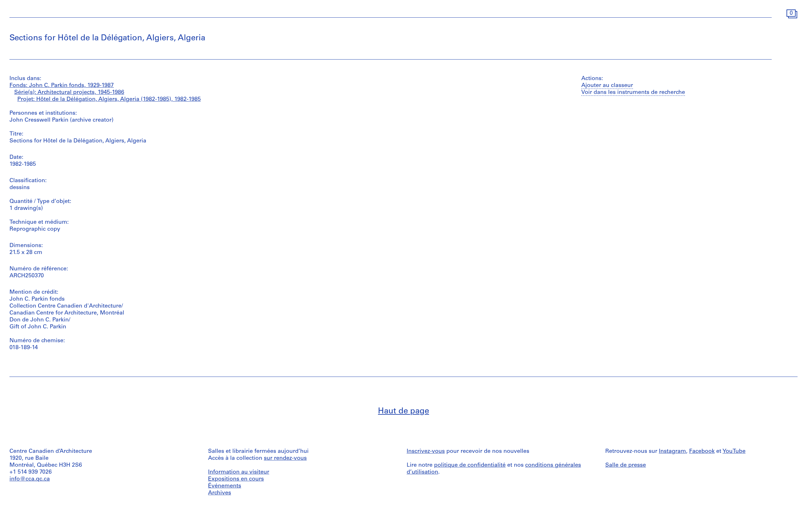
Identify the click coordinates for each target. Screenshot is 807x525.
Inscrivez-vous (426, 451)
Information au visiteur (238, 472)
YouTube (734, 451)
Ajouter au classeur (607, 86)
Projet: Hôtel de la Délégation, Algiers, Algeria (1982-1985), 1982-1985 (109, 99)
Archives (219, 493)
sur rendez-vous (285, 458)
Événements (224, 486)
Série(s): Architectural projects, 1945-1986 (69, 92)
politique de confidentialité (470, 465)
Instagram (672, 451)
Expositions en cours (236, 479)
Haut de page (403, 411)
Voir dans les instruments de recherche (633, 92)
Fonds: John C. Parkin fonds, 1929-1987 (61, 86)
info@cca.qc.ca (29, 479)
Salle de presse (625, 465)
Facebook (702, 451)
